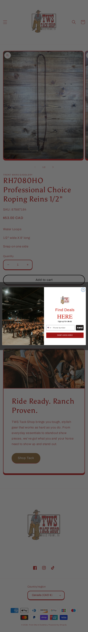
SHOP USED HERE (65, 335)
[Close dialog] (83, 290)
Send (79, 327)
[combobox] (49, 327)
